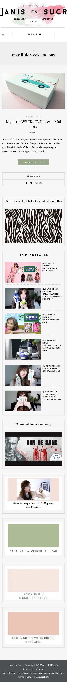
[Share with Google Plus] (36, 183)
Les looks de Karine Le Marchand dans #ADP (50, 318)
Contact (40, 669)
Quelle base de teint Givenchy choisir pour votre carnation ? (51, 397)
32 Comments (33, 176)
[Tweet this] (31, 183)
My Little (36, 117)
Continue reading (33, 162)
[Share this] (26, 183)
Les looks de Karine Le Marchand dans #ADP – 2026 (50, 267)
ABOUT (33, 21)
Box (28, 117)
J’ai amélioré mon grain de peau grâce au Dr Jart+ (51, 368)
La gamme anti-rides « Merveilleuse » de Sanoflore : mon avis (51, 345)
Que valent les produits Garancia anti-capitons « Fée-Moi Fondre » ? (52, 294)
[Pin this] (40, 183)
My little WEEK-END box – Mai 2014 (33, 124)
